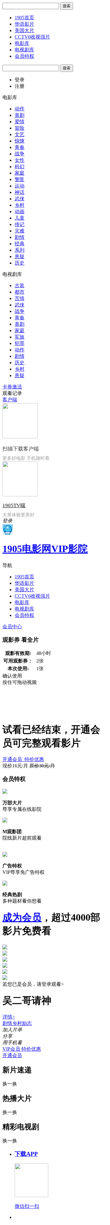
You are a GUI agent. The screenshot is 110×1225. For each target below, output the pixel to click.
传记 (19, 224)
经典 (19, 243)
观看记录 (12, 393)
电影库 (22, 43)
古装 (19, 285)
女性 (19, 160)
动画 (19, 211)
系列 (19, 250)
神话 (19, 192)
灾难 (19, 230)
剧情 (19, 237)
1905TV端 (13, 505)
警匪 (19, 179)
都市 (19, 292)
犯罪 (19, 343)
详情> (8, 1016)
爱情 (19, 121)
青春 (19, 147)
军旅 (19, 337)
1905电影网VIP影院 (45, 548)
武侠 (19, 198)
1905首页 (24, 17)
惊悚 (19, 140)
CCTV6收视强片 (32, 36)
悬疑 (19, 256)
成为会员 (22, 917)
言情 (19, 298)
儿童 (19, 218)
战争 (19, 153)
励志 (27, 1023)
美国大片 (24, 30)
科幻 (19, 166)
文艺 (19, 134)
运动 (19, 185)
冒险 (19, 128)
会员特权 (24, 56)
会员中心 (12, 626)
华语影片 (24, 24)
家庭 (19, 173)
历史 (19, 262)
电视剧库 (24, 49)
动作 (19, 108)
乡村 (19, 205)
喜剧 (19, 115)
